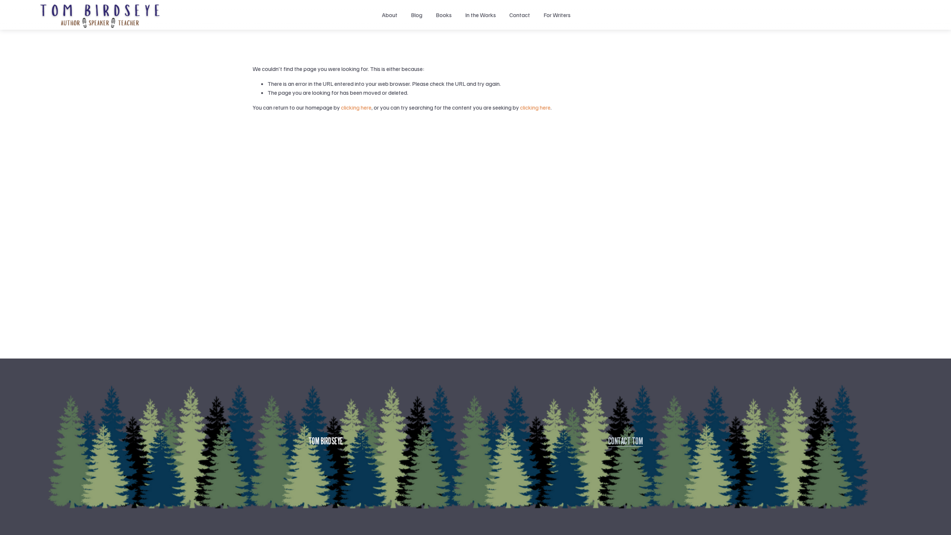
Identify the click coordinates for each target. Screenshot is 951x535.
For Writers (557, 15)
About (389, 15)
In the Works (480, 15)
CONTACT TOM (625, 441)
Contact (519, 15)
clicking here (356, 107)
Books (444, 15)
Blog (416, 15)
